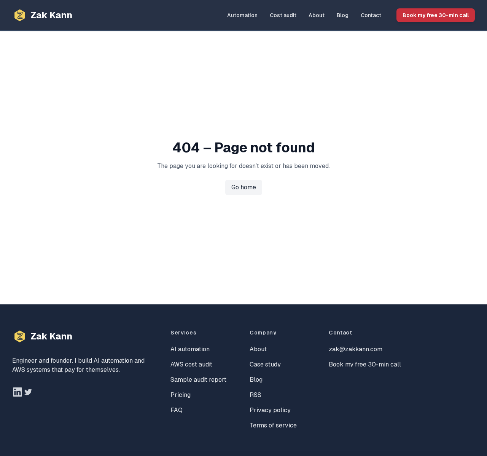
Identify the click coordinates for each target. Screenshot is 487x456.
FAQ (176, 410)
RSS (255, 395)
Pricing (180, 395)
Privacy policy (270, 410)
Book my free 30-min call (436, 15)
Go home (243, 187)
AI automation (190, 349)
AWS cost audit (191, 364)
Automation (242, 15)
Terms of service (273, 425)
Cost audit (283, 15)
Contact (371, 15)
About (317, 15)
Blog (343, 15)
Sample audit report (198, 380)
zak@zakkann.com (355, 349)
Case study (265, 364)
